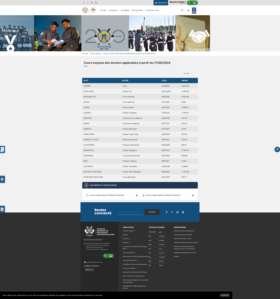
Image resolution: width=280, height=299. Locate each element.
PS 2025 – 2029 (133, 28)
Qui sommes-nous (117, 17)
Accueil (103, 10)
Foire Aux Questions (129, 252)
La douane (112, 10)
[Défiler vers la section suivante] (140, 48)
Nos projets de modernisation (146, 36)
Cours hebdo (95, 53)
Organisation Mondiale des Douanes (185, 252)
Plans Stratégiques (117, 24)
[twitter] (87, 3)
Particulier (126, 238)
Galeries (125, 235)
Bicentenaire (115, 30)
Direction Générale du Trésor (182, 238)
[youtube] (95, 3)
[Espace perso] (188, 10)
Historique (114, 21)
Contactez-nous (152, 10)
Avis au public (137, 10)
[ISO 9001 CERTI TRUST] (194, 10)
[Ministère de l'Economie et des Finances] (85, 10)
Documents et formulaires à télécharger (135, 272)
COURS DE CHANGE (156, 227)
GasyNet (176, 256)
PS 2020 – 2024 (133, 31)
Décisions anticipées (129, 268)
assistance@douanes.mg (94, 262)
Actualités (125, 10)
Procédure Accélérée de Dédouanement (135, 264)
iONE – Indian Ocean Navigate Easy (133, 276)
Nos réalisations (116, 27)
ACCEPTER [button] (224, 295)
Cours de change (128, 231)
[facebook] (84, 3)
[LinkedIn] (91, 3)
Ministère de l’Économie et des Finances (186, 242)
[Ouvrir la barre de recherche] (182, 10)
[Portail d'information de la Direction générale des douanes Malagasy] (93, 10)
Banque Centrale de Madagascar (184, 231)
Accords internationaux (130, 260)
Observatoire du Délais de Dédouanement (135, 256)
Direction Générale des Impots (183, 235)
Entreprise (126, 242)
